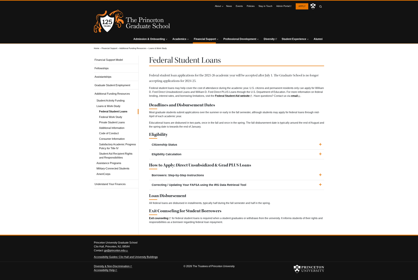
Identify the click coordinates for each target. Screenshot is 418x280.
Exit (158, 218)
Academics (179, 39)
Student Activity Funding (110, 100)
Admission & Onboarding (149, 39)
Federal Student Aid (232, 95)
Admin (282, 6)
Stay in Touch (265, 6)
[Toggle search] (320, 6)
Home (96, 48)
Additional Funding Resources (132, 48)
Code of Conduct (109, 133)
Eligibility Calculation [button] (166, 154)
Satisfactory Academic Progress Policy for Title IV (117, 146)
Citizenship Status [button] (164, 144)
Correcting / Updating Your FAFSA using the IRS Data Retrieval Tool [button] (199, 185)
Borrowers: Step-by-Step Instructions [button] (178, 175)
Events (239, 6)
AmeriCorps (103, 174)
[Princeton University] (313, 6)
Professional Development (239, 39)
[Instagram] (314, 243)
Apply (301, 6)
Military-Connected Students (112, 168)
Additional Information (111, 128)
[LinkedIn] (320, 243)
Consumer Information (112, 138)
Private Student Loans (112, 122)
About (218, 6)
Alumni (318, 39)
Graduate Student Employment (112, 85)
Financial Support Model (109, 59)
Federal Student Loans (118, 111)
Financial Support (205, 38)
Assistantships (103, 76)
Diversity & (111, 266)
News (229, 6)
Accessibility (104, 270)
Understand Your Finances (110, 184)
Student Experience (294, 39)
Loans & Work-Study (158, 48)
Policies (251, 6)
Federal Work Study (110, 117)
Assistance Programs (108, 163)
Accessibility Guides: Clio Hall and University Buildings (126, 257)
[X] (302, 243)
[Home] (132, 22)
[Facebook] (308, 243)
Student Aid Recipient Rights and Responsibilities (115, 155)
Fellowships (102, 68)
